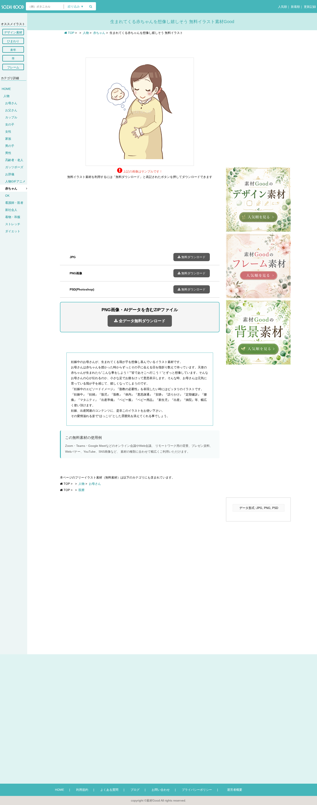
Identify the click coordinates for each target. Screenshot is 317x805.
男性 (8, 153)
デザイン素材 (13, 32)
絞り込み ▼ (76, 6)
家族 (8, 138)
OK (7, 195)
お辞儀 (9, 174)
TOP (70, 33)
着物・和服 (12, 217)
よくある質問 (109, 789)
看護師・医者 (14, 202)
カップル (11, 117)
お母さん (11, 103)
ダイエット (12, 231)
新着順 (295, 6)
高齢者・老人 (14, 160)
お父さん (11, 110)
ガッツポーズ (14, 167)
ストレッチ (12, 224)
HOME (6, 89)
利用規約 (82, 789)
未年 (13, 50)
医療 (81, 490)
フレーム (13, 67)
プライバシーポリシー (197, 789)
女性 (8, 131)
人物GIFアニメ (15, 181)
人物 (6, 96)
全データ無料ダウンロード (141, 321)
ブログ (135, 789)
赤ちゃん (11, 188)
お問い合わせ (161, 789)
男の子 (9, 146)
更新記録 (309, 6)
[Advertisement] (139, 45)
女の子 (9, 124)
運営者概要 (233, 789)
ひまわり (13, 41)
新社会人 (11, 210)
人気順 (282, 6)
